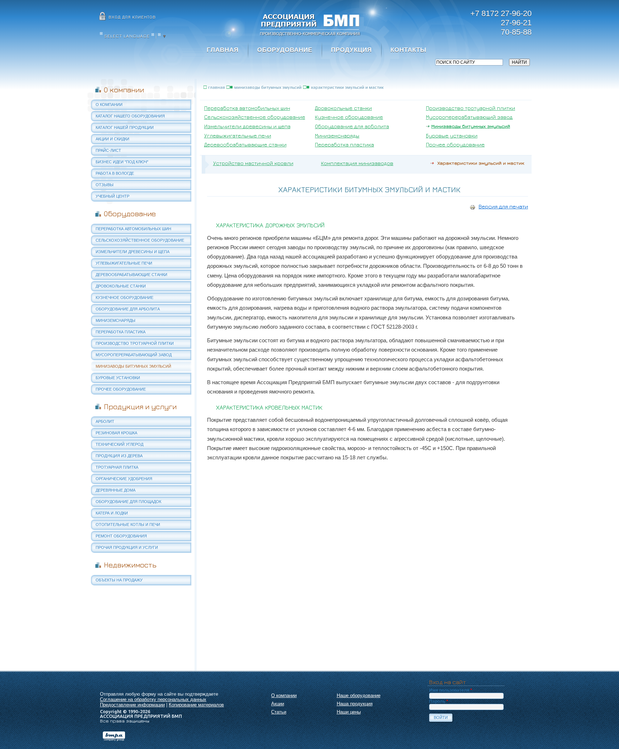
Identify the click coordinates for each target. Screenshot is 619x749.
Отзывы (105, 185)
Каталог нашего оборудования (130, 116)
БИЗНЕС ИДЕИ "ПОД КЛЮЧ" (122, 162)
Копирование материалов (196, 704)
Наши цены (349, 712)
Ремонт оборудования (121, 536)
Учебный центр (112, 196)
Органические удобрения (124, 479)
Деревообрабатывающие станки (131, 274)
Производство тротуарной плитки (135, 343)
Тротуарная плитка (117, 467)
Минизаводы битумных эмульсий (133, 366)
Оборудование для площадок (128, 501)
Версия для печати (503, 206)
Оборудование (284, 50)
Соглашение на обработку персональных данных (153, 699)
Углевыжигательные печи (124, 263)
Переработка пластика (120, 332)
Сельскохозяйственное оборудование (140, 240)
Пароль (438, 701)
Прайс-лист (108, 150)
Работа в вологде (115, 173)
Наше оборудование (358, 695)
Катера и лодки (112, 513)
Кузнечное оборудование (124, 297)
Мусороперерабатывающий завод (134, 355)
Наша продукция (355, 703)
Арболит (105, 421)
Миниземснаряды (115, 320)
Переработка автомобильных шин (133, 229)
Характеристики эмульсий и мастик (347, 87)
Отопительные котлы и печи (128, 524)
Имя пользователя (450, 690)
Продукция (351, 50)
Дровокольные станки (121, 286)
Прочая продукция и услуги (127, 547)
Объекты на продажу (119, 580)
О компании (109, 104)
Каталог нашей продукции (125, 127)
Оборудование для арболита (128, 309)
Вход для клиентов (132, 17)
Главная (223, 50)
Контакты (408, 50)
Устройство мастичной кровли (253, 163)
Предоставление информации (132, 704)
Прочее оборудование (121, 389)
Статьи (278, 712)
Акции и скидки (112, 139)
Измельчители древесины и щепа (132, 252)
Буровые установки (118, 378)
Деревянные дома (115, 490)
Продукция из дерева (119, 456)
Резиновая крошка (116, 433)
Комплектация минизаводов (357, 163)
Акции (277, 703)
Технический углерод (119, 444)
